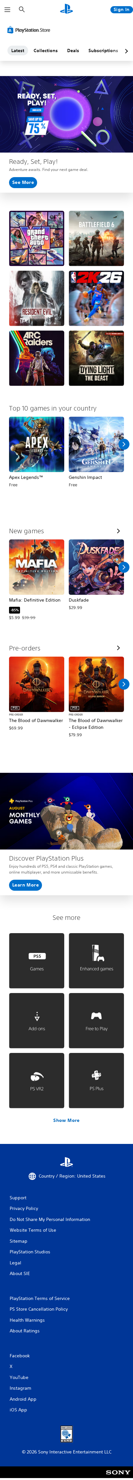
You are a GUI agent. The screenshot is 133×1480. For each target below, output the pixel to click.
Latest (17, 50)
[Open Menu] (7, 9)
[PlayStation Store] (30, 30)
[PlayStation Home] (66, 9)
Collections (46, 50)
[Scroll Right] (123, 444)
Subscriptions (103, 50)
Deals (73, 50)
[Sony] (118, 1476)
